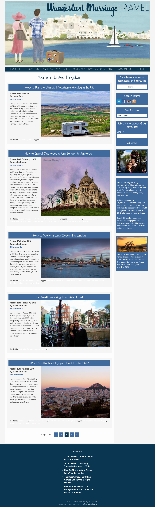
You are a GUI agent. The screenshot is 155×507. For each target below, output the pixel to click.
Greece (44, 421)
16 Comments (16, 374)
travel (79, 221)
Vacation (74, 139)
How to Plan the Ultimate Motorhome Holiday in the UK (59, 87)
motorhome (51, 139)
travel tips (35, 423)
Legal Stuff (139, 69)
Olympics (21, 423)
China (31, 421)
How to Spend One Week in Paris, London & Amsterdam (59, 153)
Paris (62, 221)
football (94, 280)
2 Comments (16, 247)
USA (38, 69)
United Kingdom (25, 139)
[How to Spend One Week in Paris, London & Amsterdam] (75, 186)
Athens (97, 421)
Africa (66, 69)
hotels (40, 221)
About (111, 69)
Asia (57, 69)
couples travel (69, 280)
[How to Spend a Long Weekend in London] (75, 258)
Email (120, 132)
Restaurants (71, 221)
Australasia (79, 69)
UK (68, 139)
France (28, 219)
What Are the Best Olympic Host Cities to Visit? (59, 363)
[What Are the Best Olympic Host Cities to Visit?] (75, 392)
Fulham (102, 280)
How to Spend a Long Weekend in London (59, 235)
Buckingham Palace (54, 280)
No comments (16, 99)
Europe (30, 69)
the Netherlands (39, 219)
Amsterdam (73, 219)
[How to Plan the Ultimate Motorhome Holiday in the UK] (75, 114)
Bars (80, 219)
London (47, 221)
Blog (21, 69)
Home (13, 69)
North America (40, 349)
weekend (36, 283)
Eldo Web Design (90, 504)
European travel (30, 221)
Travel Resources (96, 69)
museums (55, 221)
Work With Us (124, 69)
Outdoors (62, 139)
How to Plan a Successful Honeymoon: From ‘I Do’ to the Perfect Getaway (78, 489)
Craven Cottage (83, 280)
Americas (48, 69)
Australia (22, 349)
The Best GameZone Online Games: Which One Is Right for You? (77, 480)
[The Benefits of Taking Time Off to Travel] (75, 323)
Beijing (103, 421)
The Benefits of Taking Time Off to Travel (59, 297)
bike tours (87, 219)
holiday (42, 139)
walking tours (89, 221)
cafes (95, 219)
